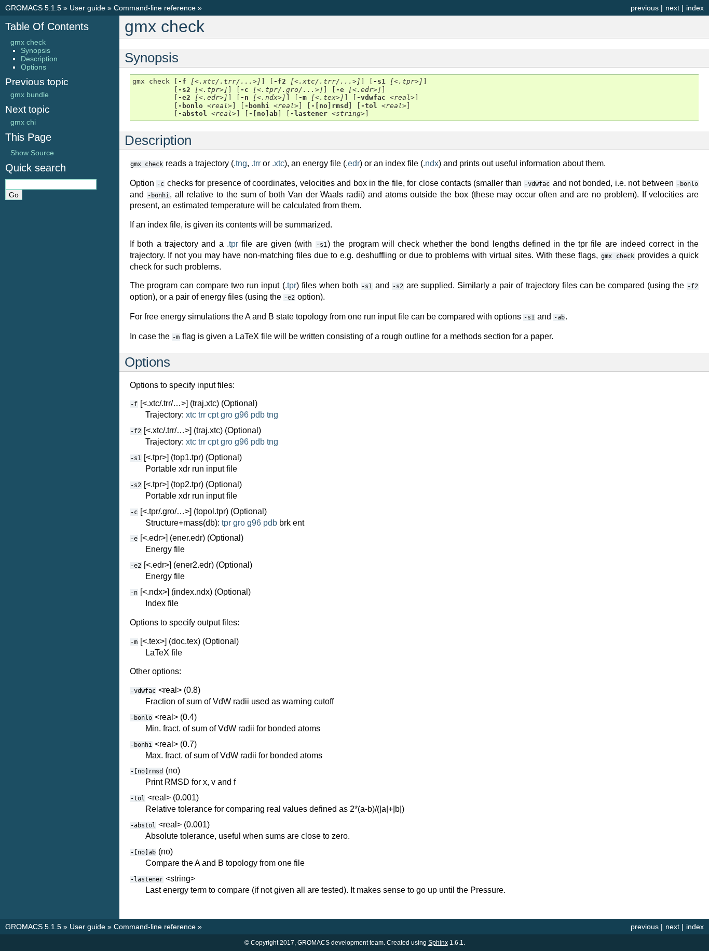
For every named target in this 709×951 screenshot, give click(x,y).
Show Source (32, 153)
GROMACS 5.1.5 (33, 8)
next (672, 8)
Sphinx (438, 942)
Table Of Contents (47, 26)
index (695, 8)
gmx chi (23, 122)
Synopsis (35, 50)
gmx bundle (29, 94)
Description (39, 59)
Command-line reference (155, 8)
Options (33, 67)
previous (645, 8)
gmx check (28, 42)
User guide (87, 8)
